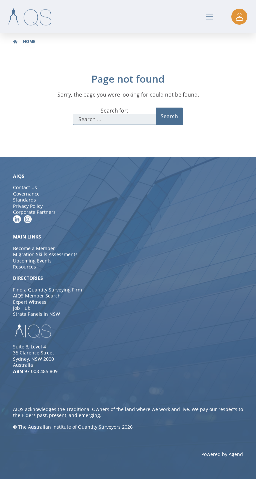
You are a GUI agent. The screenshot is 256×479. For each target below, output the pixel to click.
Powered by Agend (222, 454)
